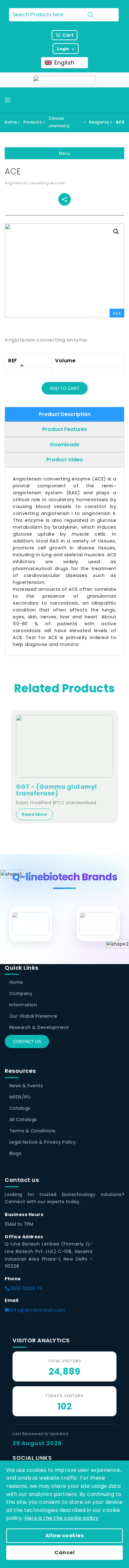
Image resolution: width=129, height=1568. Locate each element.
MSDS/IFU (20, 1097)
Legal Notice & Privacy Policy (42, 1142)
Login (63, 48)
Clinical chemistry (59, 122)
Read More (34, 814)
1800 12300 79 (26, 1288)
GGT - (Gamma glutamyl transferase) (56, 790)
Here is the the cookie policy (61, 1518)
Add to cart (65, 388)
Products (32, 122)
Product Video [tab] (64, 459)
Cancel (64, 1552)
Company (20, 993)
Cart (68, 35)
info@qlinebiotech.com (37, 1310)
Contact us (27, 1041)
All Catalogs (23, 1119)
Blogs (15, 1153)
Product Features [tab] (64, 429)
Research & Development (39, 1027)
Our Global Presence (33, 1016)
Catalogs (19, 1108)
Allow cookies (64, 1535)
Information (23, 1005)
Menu (64, 153)
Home (11, 122)
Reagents (99, 122)
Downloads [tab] (64, 444)
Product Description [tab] (64, 414)
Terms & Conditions (32, 1131)
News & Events (26, 1086)
